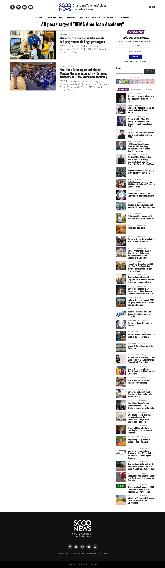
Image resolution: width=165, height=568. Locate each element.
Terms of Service (63, 553)
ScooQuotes (84, 17)
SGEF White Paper (109, 17)
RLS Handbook (124, 17)
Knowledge (52, 17)
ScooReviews (71, 17)
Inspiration (40, 17)
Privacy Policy (78, 553)
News (61, 17)
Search (119, 68)
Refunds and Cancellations (97, 553)
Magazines (96, 17)
